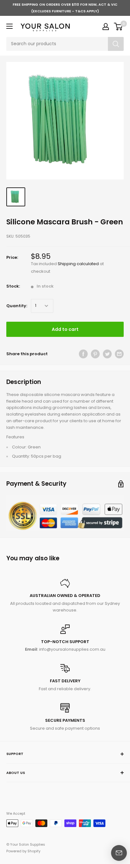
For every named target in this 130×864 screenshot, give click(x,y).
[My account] (106, 26)
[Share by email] (119, 354)
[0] (118, 26)
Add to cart (65, 329)
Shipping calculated (78, 264)
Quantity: (16, 306)
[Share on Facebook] (83, 354)
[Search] (116, 44)
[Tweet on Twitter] (107, 354)
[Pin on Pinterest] (95, 354)
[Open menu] (9, 26)
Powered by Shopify (23, 851)
